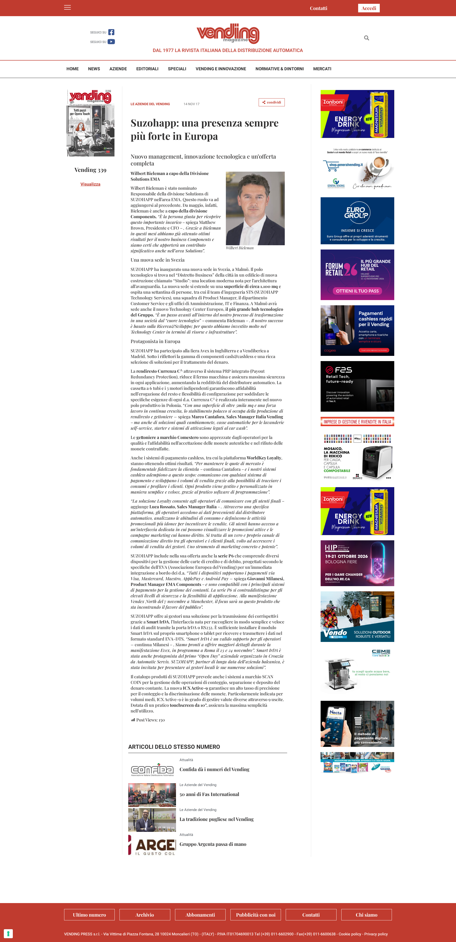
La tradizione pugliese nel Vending (217, 819)
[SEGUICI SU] (111, 32)
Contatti (318, 8)
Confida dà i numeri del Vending (214, 769)
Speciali (177, 69)
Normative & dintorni (280, 69)
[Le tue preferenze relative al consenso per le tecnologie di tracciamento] (8, 933)
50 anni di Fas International (209, 794)
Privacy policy (376, 934)
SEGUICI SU (98, 32)
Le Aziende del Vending (150, 104)
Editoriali (147, 69)
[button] (366, 38)
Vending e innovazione (221, 69)
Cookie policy (350, 934)
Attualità (186, 760)
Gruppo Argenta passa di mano (213, 844)
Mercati (322, 69)
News (94, 69)
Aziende (118, 69)
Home (72, 69)
